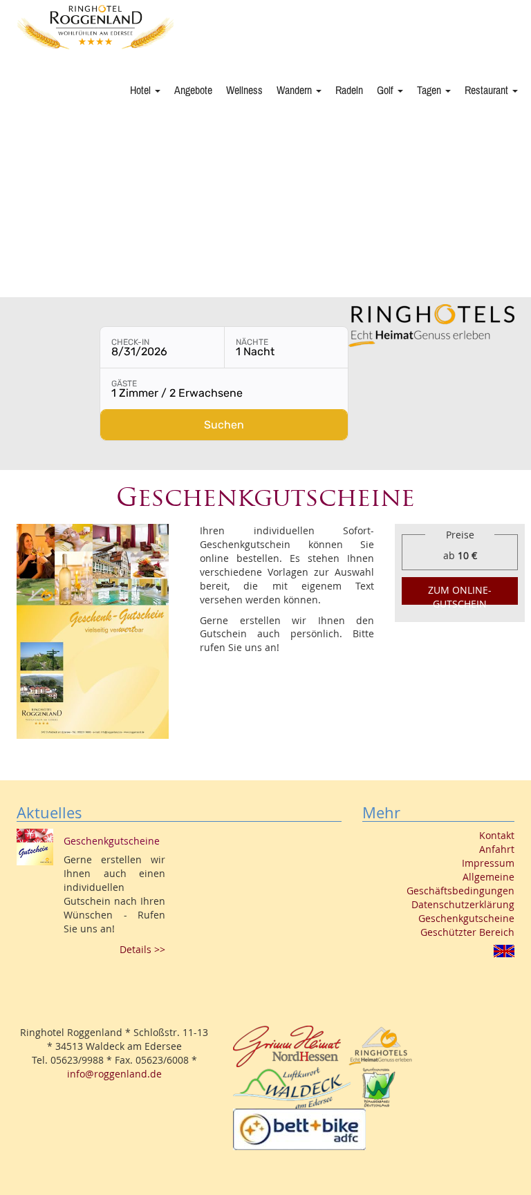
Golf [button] (386, 90)
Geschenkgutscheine (466, 918)
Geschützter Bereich (467, 932)
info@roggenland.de (114, 1073)
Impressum (488, 862)
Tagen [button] (430, 90)
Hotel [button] (141, 90)
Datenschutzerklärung (462, 904)
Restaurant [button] (488, 90)
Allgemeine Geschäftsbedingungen (460, 883)
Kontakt (496, 835)
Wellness (244, 90)
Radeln (349, 90)
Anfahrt (496, 849)
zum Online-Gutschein (460, 594)
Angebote (193, 90)
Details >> (142, 949)
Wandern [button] (296, 90)
